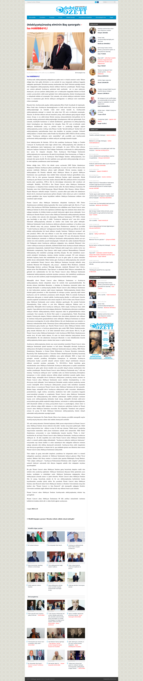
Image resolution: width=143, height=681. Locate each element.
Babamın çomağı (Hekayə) (100, 142)
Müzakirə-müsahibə (85, 17)
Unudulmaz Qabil (107, 120)
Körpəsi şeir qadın (100, 177)
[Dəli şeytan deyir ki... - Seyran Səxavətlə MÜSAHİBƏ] (56, 656)
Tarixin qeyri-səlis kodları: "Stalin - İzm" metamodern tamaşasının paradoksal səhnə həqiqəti (101, 196)
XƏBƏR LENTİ (94, 129)
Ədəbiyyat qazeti (35, 679)
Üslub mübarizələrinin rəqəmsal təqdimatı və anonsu (74, 567)
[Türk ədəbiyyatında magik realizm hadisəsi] (56, 557)
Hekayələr (98, 171)
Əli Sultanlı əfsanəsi (33, 545)
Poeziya (51, 17)
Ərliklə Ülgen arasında (104, 80)
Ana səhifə (32, 17)
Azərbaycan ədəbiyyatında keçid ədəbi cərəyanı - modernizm (75, 547)
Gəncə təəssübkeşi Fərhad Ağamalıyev (102, 227)
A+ (52, 72)
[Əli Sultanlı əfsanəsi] (36, 537)
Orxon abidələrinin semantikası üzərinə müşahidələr (101, 157)
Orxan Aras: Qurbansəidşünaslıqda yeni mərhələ (106, 39)
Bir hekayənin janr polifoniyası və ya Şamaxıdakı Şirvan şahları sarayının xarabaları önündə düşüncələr (107, 101)
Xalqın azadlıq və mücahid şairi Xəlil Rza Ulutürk (102, 149)
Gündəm (42, 17)
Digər (111, 17)
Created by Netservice (109, 679)
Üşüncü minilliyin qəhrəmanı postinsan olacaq (75, 615)
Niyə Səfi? (107, 60)
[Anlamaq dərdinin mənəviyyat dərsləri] (76, 577)
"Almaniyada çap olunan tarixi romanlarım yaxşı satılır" (36, 643)
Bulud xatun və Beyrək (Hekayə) (102, 246)
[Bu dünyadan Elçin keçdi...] (56, 537)
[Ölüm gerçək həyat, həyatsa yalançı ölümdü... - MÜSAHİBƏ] (36, 606)
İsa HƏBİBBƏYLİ (33, 76)
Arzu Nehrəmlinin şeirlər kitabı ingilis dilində (101, 263)
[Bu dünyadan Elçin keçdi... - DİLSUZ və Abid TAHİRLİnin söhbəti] (36, 656)
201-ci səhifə (98, 220)
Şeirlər (97, 234)
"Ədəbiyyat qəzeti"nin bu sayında (100, 271)
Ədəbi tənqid (70, 17)
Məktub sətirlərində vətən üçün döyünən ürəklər (106, 29)
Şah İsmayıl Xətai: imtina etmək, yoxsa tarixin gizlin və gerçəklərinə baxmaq (106, 49)
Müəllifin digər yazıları (35, 528)
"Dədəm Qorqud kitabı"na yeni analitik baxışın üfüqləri (107, 90)
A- (54, 72)
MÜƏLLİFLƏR (94, 24)
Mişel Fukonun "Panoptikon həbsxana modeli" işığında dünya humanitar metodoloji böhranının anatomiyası (101, 185)
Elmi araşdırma (101, 17)
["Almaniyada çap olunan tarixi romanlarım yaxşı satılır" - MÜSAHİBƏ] (36, 634)
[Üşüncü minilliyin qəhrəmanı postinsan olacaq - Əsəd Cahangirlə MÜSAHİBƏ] (76, 606)
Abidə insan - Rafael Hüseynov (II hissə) (107, 111)
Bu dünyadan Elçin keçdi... (55, 545)
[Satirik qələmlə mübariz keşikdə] (36, 577)
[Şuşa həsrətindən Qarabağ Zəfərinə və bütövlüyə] (36, 557)
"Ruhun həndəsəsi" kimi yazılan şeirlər (105, 72)
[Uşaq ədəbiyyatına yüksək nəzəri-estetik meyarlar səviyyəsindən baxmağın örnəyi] (56, 577)
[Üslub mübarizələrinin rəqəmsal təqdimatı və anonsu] (76, 557)
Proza (60, 17)
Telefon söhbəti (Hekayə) (102, 135)
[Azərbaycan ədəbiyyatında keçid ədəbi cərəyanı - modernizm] (76, 537)
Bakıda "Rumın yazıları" (102, 239)
